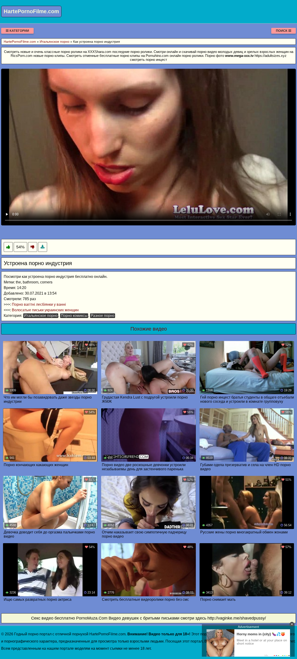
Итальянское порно (41, 316)
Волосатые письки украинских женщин (45, 310)
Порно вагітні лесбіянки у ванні (39, 304)
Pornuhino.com (157, 56)
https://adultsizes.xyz (271, 56)
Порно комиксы (74, 316)
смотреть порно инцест (148, 60)
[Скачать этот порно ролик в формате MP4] (42, 247)
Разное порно (102, 316)
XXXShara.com (99, 52)
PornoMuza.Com (91, 618)
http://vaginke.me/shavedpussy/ (236, 618)
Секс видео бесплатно (53, 618)
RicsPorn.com (21, 56)
